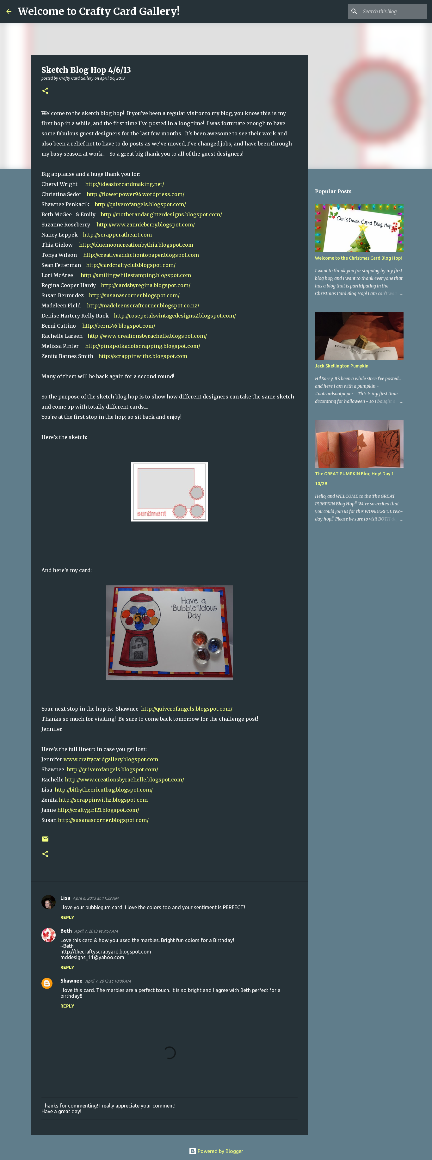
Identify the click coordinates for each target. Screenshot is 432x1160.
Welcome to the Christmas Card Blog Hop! (358, 258)
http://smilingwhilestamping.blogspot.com (135, 275)
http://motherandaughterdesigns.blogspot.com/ (161, 214)
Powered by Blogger (219, 1151)
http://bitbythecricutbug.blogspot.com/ (104, 790)
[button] (45, 91)
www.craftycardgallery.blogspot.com (111, 759)
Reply (67, 917)
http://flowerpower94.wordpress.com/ (135, 194)
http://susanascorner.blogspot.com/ (134, 295)
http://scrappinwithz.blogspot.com (142, 356)
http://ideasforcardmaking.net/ (124, 184)
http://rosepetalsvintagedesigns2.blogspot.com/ (175, 315)
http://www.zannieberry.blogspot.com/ (145, 224)
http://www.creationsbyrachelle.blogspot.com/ (147, 336)
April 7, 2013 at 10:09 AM (108, 981)
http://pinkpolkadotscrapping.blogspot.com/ (142, 346)
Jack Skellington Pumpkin (341, 365)
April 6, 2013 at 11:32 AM (95, 898)
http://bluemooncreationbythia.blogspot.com (136, 245)
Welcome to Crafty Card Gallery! (99, 11)
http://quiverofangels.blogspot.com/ (140, 204)
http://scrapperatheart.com (117, 234)
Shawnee (71, 981)
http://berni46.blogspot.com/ (118, 326)
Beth (66, 931)
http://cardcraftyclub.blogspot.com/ (131, 265)
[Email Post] (45, 841)
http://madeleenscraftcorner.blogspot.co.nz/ (143, 305)
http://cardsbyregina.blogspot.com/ (145, 285)
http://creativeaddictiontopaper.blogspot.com (141, 255)
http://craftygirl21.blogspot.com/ (98, 810)
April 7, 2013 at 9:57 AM (96, 931)
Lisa (65, 898)
